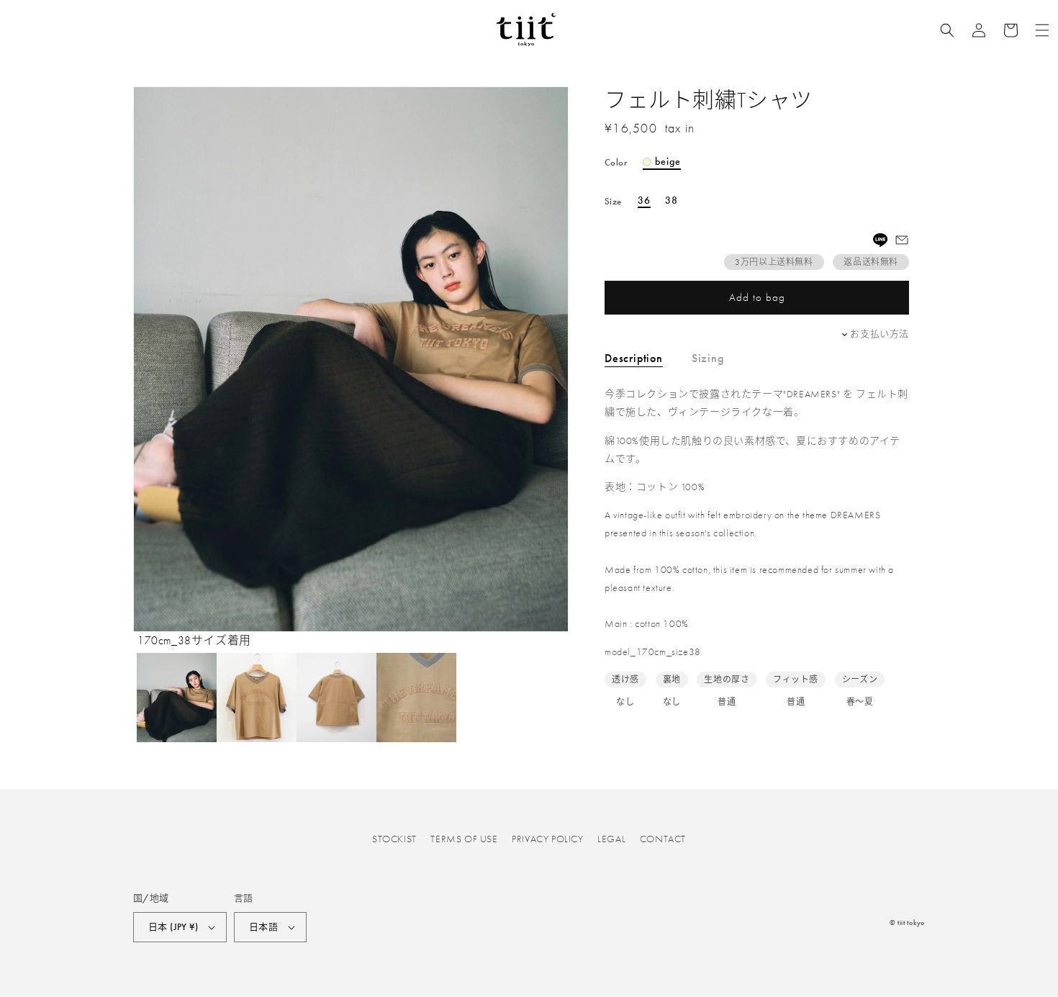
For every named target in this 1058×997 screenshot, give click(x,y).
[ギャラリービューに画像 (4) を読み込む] (416, 697)
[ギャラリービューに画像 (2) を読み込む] (257, 697)
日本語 (263, 927)
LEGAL (611, 838)
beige (668, 162)
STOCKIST (394, 838)
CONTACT (663, 838)
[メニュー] (1042, 30)
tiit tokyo (911, 922)
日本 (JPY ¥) (173, 927)
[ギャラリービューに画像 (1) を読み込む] (177, 697)
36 (644, 201)
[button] (947, 30)
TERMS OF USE (463, 838)
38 (671, 201)
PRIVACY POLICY (547, 838)
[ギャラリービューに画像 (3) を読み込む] (336, 697)
